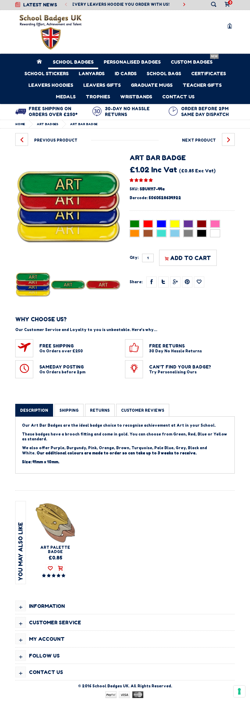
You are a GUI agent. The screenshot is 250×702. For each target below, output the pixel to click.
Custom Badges (191, 62)
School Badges (73, 62)
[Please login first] (199, 282)
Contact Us (178, 97)
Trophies (98, 97)
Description (34, 410)
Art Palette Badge (55, 549)
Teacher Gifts (202, 85)
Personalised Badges (132, 62)
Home (20, 124)
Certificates (208, 73)
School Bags (164, 73)
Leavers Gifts (102, 85)
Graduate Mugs (152, 85)
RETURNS (100, 410)
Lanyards (92, 73)
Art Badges (47, 124)
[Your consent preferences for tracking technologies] (239, 691)
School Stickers (46, 73)
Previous (66, 4)
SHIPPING (69, 410)
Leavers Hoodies (50, 85)
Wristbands (136, 97)
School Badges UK (110, 686)
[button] (141, 180)
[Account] (231, 26)
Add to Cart (190, 258)
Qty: (134, 258)
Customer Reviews (142, 410)
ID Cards (126, 73)
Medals (66, 97)
